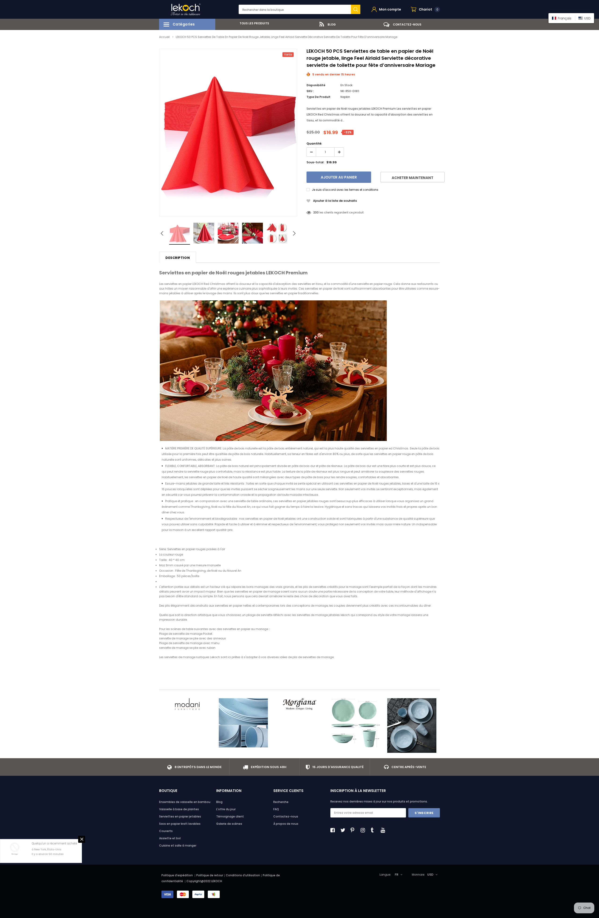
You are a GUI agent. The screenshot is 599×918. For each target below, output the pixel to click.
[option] (252, 23)
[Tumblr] (374, 830)
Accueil (164, 37)
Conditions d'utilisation (243, 875)
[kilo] (243, 722)
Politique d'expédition (177, 875)
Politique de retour (209, 875)
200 (316, 212)
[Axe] (412, 725)
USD (430, 874)
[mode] (187, 704)
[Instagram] (364, 830)
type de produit (318, 97)
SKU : (310, 91)
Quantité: (314, 143)
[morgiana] (299, 704)
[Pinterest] (354, 830)
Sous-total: (315, 162)
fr (396, 874)
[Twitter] (343, 830)
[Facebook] (333, 830)
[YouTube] (384, 830)
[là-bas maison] (355, 722)
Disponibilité (316, 85)
